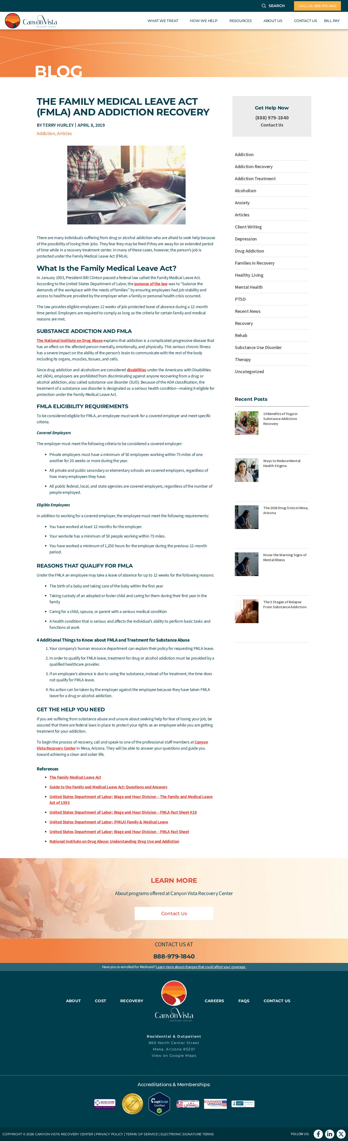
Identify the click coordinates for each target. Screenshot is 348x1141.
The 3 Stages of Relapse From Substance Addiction (284, 604)
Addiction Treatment (255, 178)
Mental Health (249, 287)
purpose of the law (151, 284)
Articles (64, 133)
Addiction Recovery (254, 166)
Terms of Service (142, 1134)
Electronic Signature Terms (187, 1134)
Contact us (170, 944)
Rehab (241, 335)
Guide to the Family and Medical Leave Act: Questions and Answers (108, 787)
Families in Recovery (255, 263)
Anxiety (242, 202)
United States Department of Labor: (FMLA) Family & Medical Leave (108, 822)
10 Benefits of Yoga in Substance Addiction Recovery (280, 418)
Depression (246, 239)
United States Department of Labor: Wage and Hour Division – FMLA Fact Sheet (119, 832)
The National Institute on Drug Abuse (70, 341)
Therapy (243, 359)
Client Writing (248, 227)
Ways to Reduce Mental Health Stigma (281, 463)
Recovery (244, 323)
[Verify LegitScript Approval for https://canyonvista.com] (159, 1103)
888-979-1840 (174, 956)
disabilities (136, 370)
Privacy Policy (109, 1134)
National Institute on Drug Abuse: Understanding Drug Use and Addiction (114, 841)
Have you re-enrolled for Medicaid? (174, 967)
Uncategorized (249, 371)
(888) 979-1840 (272, 117)
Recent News (248, 311)
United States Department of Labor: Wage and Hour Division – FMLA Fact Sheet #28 (123, 812)
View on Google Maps (174, 1055)
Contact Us (272, 125)
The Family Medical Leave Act (75, 777)
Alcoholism (245, 190)
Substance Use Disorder (258, 347)
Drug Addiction (249, 251)
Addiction (46, 133)
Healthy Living (249, 275)
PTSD (240, 299)
